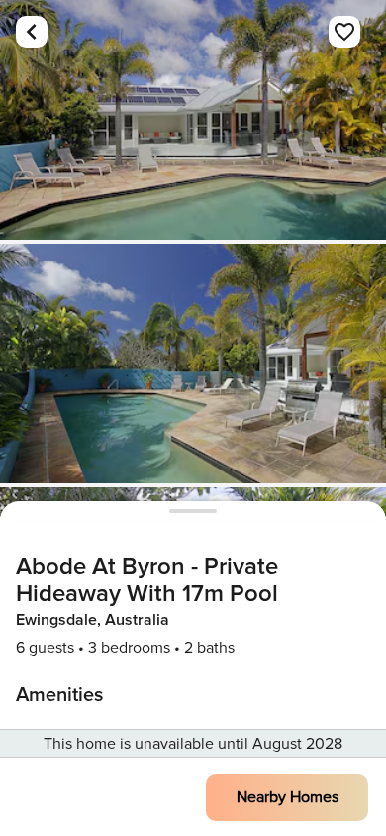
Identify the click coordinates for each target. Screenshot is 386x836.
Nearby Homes (287, 797)
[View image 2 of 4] (193, 363)
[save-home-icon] (344, 32)
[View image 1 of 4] (193, 120)
